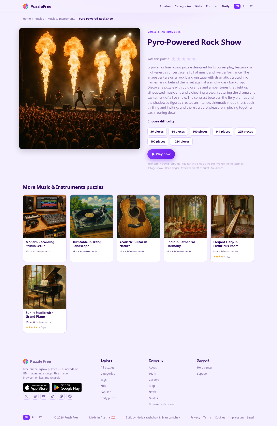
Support (202, 373)
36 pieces (157, 131)
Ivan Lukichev (171, 417)
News (152, 392)
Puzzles (165, 6)
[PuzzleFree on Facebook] (70, 396)
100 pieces (200, 131)
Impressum (236, 417)
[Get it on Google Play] (67, 387)
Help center (205, 367)
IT (251, 6)
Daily (226, 6)
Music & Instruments (61, 19)
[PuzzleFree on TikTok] (52, 396)
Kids (198, 6)
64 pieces (178, 131)
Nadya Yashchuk (147, 417)
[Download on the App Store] (36, 387)
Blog (152, 386)
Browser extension (161, 404)
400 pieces (157, 141)
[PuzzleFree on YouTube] (43, 396)
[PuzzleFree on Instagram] (35, 396)
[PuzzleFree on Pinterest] (61, 396)
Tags (104, 380)
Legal (250, 417)
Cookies (220, 417)
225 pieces (245, 131)
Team (152, 373)
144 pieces (222, 131)
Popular (212, 6)
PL (244, 6)
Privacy (195, 417)
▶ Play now (161, 154)
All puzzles (107, 367)
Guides (153, 398)
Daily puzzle (108, 398)
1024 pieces (181, 141)
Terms (207, 417)
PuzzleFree (41, 6)
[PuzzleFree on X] (26, 396)
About (153, 367)
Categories (183, 6)
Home (27, 19)
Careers (154, 380)
